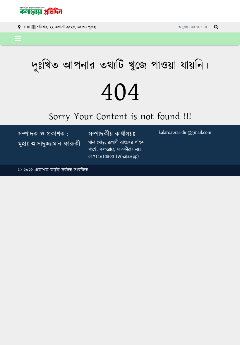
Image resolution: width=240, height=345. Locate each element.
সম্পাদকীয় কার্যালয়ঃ (111, 134)
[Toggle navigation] (18, 38)
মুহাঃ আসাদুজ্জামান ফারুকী (49, 144)
